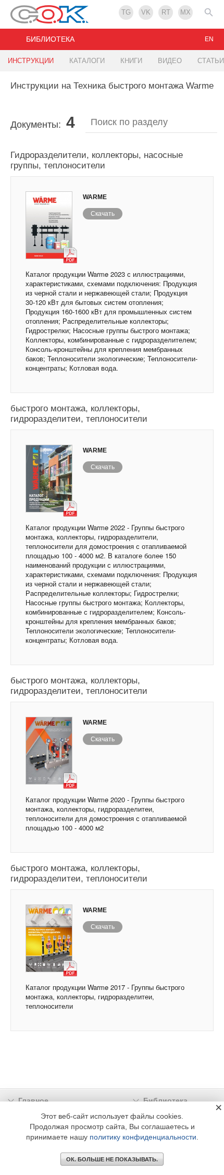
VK (146, 12)
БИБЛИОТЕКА (50, 39)
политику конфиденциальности (143, 1137)
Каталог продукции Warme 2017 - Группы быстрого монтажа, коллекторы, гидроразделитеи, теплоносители (105, 996)
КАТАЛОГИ (87, 61)
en (209, 39)
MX (185, 12)
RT (165, 12)
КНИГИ (131, 61)
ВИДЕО (170, 61)
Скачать (103, 213)
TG (126, 12)
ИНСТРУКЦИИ (31, 61)
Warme (95, 197)
